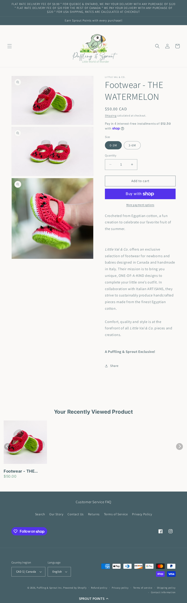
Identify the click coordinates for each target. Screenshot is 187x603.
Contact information (163, 592)
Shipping (111, 115)
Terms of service (142, 587)
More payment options (140, 204)
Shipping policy (166, 587)
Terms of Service (116, 514)
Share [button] (114, 366)
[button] (93, 598)
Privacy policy (120, 587)
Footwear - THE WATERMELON (19, 471)
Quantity (110, 155)
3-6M (132, 145)
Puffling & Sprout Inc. (49, 587)
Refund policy (99, 587)
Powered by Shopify (75, 587)
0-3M (113, 145)
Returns (94, 514)
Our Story (56, 514)
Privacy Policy (142, 514)
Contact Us (76, 514)
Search (40, 514)
